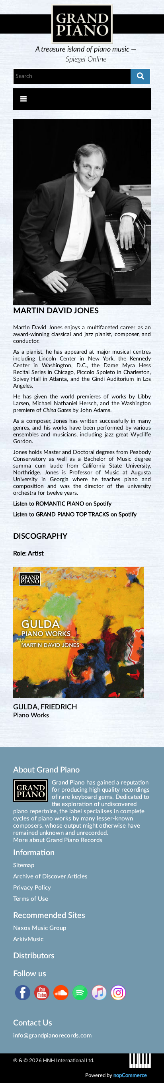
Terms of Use (30, 899)
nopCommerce (130, 1075)
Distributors (34, 956)
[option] (86, 55)
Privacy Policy (32, 888)
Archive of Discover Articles (50, 877)
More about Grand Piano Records (57, 840)
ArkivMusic (28, 939)
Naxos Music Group (39, 928)
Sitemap (23, 865)
